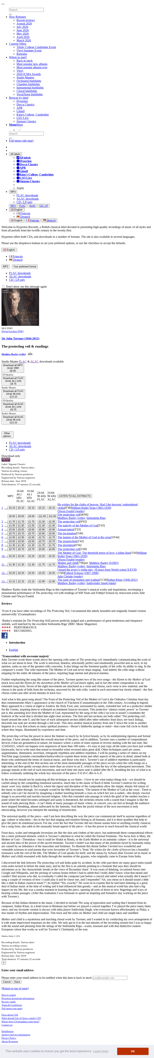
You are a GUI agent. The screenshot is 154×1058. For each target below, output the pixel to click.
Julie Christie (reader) (70, 576)
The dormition (65, 545)
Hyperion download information (18, 998)
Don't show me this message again (26, 286)
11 (3, 564)
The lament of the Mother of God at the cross (84, 537)
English (18, 220)
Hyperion (22, 101)
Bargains (22, 53)
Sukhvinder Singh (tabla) (101, 583)
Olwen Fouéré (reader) (71, 511)
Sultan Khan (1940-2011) (122, 579)
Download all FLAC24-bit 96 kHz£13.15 (13, 394)
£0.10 (12, 507)
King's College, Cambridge (33, 114)
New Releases (17, 16)
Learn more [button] (100, 1051)
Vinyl (20, 70)
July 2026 (22, 26)
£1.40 (42, 525)
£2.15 (12, 581)
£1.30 (12, 545)
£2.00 (12, 537)
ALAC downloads (28, 198)
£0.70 (12, 533)
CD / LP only (24, 202)
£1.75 (42, 545)
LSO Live (23, 118)
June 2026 (23, 30)
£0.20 (12, 556)
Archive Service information (16, 1034)
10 (3, 556)
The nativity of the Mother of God (77, 525)
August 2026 (24, 23)
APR (20, 107)
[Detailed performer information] (29, 354)
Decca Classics (25, 104)
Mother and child (67, 563)
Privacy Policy (9, 1038)
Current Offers (17, 43)
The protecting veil (68, 514)
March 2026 (24, 40)
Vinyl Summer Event (29, 50)
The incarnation (66, 533)
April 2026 (23, 37)
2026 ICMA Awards (29, 74)
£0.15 (42, 507)
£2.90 (42, 581)
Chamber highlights (28, 84)
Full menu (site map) (21, 140)
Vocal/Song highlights (30, 94)
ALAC (32, 205)
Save (17, 981)
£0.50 (12, 541)
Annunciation (65, 529)
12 (3, 573)
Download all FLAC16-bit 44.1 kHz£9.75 (13, 381)
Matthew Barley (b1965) (104, 563)
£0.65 (12, 529)
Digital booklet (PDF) (12, 331)
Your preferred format (24, 266)
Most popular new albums (32, 64)
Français (25, 213)
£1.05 (12, 525)
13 (3, 581)
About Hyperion (10, 1041)
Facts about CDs (10, 1014)
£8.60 (12, 516)
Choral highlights (27, 91)
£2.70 (42, 537)
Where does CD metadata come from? (20, 1021)
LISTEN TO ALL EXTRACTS (75, 496)
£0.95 (42, 533)
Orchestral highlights (29, 80)
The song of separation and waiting (78, 579)
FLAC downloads (27, 195)
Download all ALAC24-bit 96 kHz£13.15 (13, 420)
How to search (9, 995)
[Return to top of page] (15, 988)
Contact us (7, 1025)
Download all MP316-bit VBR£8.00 (13, 368)
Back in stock (25, 60)
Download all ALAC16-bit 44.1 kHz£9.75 (13, 407)
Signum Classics (26, 121)
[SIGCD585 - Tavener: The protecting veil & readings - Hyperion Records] (20, 324)
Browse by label (18, 97)
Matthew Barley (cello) (14, 354)
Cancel (7, 981)
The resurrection (67, 541)
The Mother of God (94, 552)
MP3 (13, 191)
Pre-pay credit (9, 1001)
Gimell (21, 111)
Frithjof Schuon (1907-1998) (81, 573)
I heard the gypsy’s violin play (97, 569)
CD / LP (43, 205)
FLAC (22, 205)
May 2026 (23, 33)
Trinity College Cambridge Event (36, 47)
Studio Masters (25, 77)
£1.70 (12, 521)
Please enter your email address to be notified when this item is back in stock (47, 977)
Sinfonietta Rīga (96, 518)
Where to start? (18, 57)
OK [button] (133, 1051)
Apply (20, 188)
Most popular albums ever (32, 67)
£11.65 (42, 516)
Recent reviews (26, 20)
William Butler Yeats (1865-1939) (91, 507)
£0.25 (42, 556)
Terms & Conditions (12, 1005)
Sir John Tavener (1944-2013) (20, 338)
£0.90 (42, 529)
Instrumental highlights (30, 87)
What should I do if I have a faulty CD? (21, 1018)
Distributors (8, 1031)
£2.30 (42, 521)
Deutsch (25, 216)
